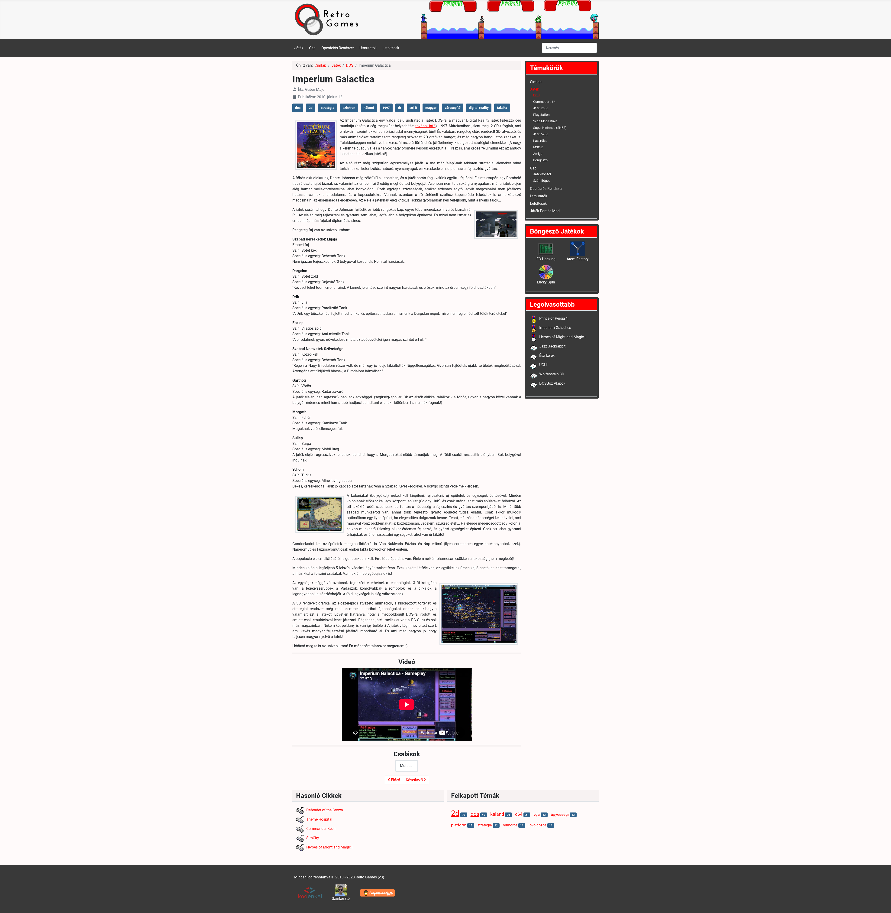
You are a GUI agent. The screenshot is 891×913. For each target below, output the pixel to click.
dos (297, 108)
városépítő (453, 108)
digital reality (479, 108)
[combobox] (569, 48)
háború (369, 108)
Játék (298, 48)
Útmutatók (368, 48)
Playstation (541, 115)
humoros (510, 825)
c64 (519, 814)
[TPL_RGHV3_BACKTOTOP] (882, 904)
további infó (425, 126)
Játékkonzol (542, 174)
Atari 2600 (540, 108)
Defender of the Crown (324, 810)
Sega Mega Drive (545, 121)
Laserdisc (540, 141)
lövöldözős (537, 825)
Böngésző (540, 160)
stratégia (327, 108)
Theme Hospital (319, 819)
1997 (386, 108)
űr (399, 108)
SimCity (312, 838)
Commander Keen (321, 828)
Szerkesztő (341, 898)
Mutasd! (406, 766)
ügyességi (560, 814)
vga (536, 814)
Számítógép (541, 180)
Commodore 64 (544, 102)
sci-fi (413, 108)
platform (458, 825)
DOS (536, 95)
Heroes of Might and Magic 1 (330, 847)
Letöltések (390, 48)
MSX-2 (538, 147)
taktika (502, 108)
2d (311, 108)
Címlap (536, 82)
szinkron (349, 108)
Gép (312, 48)
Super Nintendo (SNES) (549, 128)
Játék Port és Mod (545, 211)
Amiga (537, 154)
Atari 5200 (540, 134)
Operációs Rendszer (337, 48)
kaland (497, 814)
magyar (430, 108)
